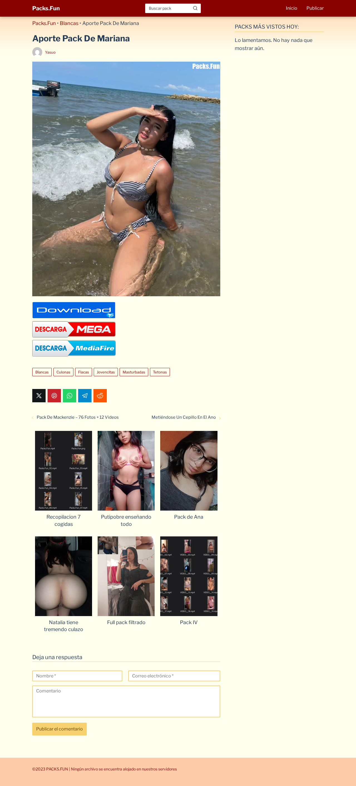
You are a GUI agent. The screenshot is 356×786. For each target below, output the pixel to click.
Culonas (63, 372)
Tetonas (160, 372)
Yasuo (50, 52)
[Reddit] (100, 395)
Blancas (69, 23)
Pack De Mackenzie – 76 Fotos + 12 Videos (78, 417)
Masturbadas (134, 372)
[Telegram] (85, 395)
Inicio (291, 8)
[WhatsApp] (69, 395)
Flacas (83, 372)
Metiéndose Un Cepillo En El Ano (184, 417)
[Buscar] (195, 8)
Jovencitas (106, 372)
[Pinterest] (54, 395)
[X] (39, 395)
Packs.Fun (46, 8)
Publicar (315, 8)
